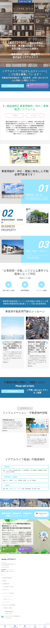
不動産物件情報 (30, 421)
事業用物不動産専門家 (7, 577)
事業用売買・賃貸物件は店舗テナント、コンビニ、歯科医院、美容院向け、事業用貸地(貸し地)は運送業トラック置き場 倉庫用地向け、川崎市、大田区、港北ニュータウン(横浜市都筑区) (37, 348)
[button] (3, 342)
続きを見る (5, 362)
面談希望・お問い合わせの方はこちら (38, 85)
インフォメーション (30, 419)
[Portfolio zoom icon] (11, 328)
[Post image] (12, 328)
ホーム (4, 574)
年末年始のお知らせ (8, 420)
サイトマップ (7, 602)
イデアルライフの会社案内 (8, 593)
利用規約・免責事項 (8, 607)
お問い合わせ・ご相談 (26, 549)
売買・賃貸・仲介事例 (8, 586)
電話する (45, 627)
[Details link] (14, 328)
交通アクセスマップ (9, 549)
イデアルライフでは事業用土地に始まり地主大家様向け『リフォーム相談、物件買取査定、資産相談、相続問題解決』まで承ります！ (12, 346)
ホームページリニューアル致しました (12, 616)
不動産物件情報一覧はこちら (26, 408)
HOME (5, 627)
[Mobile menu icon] (48, 5)
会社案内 (35, 627)
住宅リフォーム (36, 115)
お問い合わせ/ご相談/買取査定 (9, 605)
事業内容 (15, 115)
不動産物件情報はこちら (42, 514)
